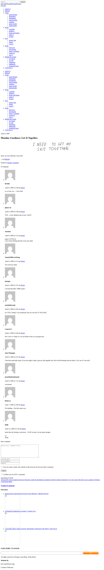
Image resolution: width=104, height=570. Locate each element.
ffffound (7, 159)
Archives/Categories (8, 486)
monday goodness (13, 163)
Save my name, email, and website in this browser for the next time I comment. (28, 467)
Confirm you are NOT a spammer (14, 474)
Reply (23, 188)
